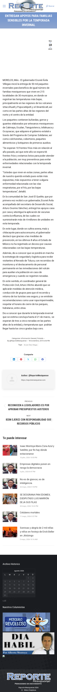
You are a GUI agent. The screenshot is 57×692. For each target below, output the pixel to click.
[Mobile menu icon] (4, 6)
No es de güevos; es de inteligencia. (32, 481)
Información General (28, 338)
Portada (40, 338)
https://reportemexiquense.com (33, 380)
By (17, 341)
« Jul (4, 600)
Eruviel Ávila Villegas (31, 345)
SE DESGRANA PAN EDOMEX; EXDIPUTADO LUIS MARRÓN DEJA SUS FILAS (35, 498)
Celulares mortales (30, 512)
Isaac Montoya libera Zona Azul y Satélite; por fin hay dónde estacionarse (37, 450)
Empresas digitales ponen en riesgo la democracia (35, 466)
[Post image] (10, 450)
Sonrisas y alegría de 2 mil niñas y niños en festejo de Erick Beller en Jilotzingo (37, 531)
